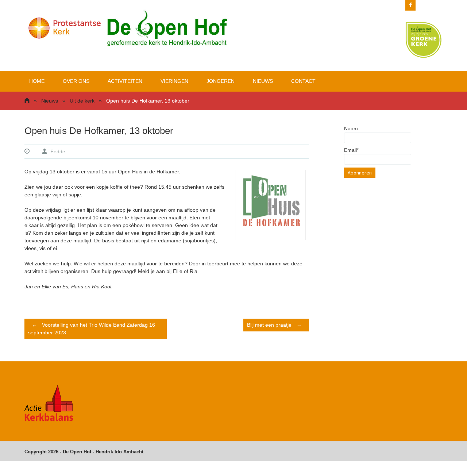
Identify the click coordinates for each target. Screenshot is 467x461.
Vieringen (174, 81)
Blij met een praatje (274, 325)
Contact (303, 81)
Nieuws (263, 81)
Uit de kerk (82, 101)
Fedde (57, 151)
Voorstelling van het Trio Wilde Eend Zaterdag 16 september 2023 (91, 328)
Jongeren (221, 81)
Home (37, 81)
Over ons (76, 81)
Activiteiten (125, 81)
